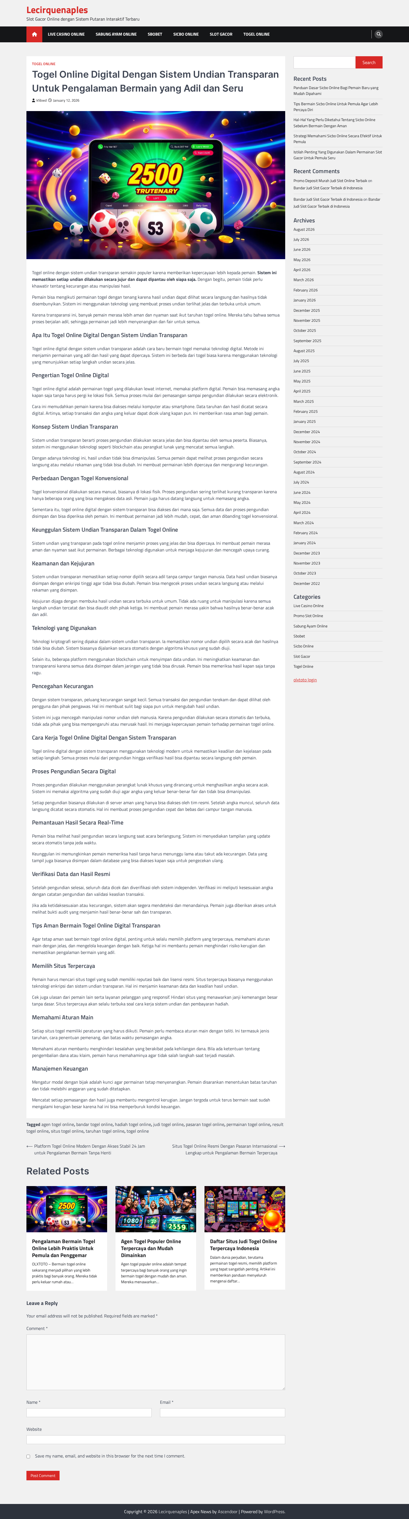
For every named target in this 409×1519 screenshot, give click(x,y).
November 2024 (307, 441)
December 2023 (307, 553)
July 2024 (301, 482)
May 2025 (302, 381)
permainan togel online (248, 1124)
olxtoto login (305, 679)
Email (167, 1402)
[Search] (378, 34)
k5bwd (41, 100)
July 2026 (301, 239)
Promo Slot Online (308, 616)
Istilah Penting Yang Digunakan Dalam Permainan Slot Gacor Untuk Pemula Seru (338, 155)
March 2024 (304, 522)
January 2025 (305, 421)
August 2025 (304, 350)
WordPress (274, 1511)
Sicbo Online (186, 34)
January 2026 (305, 300)
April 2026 (302, 270)
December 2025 (307, 310)
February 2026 (306, 290)
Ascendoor (228, 1511)
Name (33, 1402)
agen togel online (57, 1124)
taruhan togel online (105, 1131)
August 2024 (304, 472)
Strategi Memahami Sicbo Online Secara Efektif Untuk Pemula (338, 139)
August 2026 (304, 229)
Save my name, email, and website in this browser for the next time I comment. (110, 1455)
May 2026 (302, 259)
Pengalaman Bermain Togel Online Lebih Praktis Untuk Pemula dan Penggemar (63, 1248)
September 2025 (307, 340)
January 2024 (305, 543)
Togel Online (256, 34)
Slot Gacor (221, 34)
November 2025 (307, 320)
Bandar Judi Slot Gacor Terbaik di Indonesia (328, 188)
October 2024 (305, 452)
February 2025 (306, 411)
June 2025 (302, 371)
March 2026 (304, 280)
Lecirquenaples (57, 10)
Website (34, 1429)
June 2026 (302, 249)
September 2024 (307, 462)
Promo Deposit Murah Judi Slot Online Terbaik (330, 181)
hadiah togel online (133, 1124)
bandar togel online (94, 1124)
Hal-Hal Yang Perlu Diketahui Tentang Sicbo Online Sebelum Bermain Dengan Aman (334, 123)
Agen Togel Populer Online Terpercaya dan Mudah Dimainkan (151, 1248)
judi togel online (168, 1124)
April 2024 (302, 512)
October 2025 (305, 330)
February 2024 (306, 533)
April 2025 (302, 391)
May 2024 (302, 502)
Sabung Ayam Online (116, 34)
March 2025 (304, 401)
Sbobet (155, 34)
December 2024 (307, 431)
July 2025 (301, 361)
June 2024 (302, 492)
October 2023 (305, 573)
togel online (138, 1131)
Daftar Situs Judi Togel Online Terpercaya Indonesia (243, 1245)
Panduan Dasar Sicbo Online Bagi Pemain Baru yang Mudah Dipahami (336, 90)
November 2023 (307, 563)
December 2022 (307, 583)
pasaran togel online (205, 1124)
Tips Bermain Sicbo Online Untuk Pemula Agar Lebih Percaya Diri (336, 106)
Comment (37, 1328)
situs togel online (67, 1131)
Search (369, 62)
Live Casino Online (66, 34)
